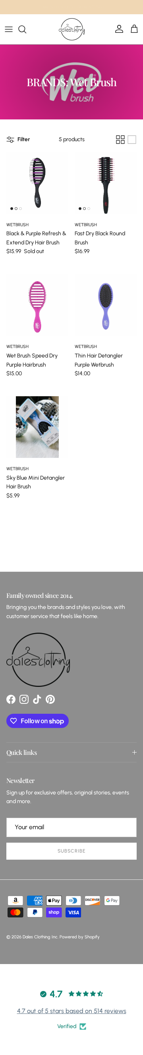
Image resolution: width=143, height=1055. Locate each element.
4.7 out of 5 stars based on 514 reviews (71, 1011)
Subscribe (71, 851)
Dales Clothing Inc (40, 937)
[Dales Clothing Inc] (72, 29)
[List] (132, 139)
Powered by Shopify (80, 937)
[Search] (26, 29)
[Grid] (120, 139)
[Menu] (8, 29)
